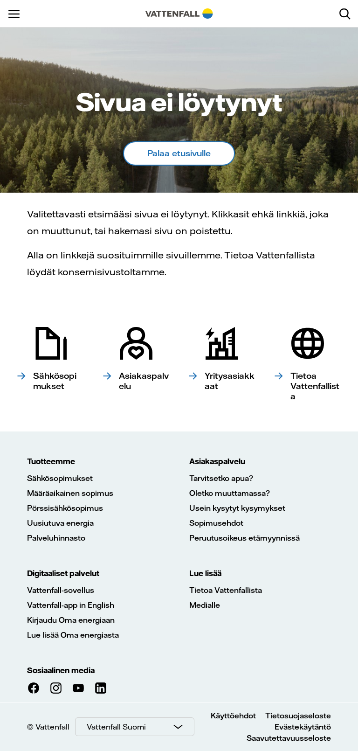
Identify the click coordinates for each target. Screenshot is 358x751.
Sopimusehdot (216, 523)
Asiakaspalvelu (217, 461)
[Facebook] (33, 688)
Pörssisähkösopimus (65, 508)
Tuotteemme (51, 461)
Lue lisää (205, 573)
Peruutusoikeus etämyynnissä (244, 537)
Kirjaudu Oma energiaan (71, 620)
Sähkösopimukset (60, 478)
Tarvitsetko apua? (221, 478)
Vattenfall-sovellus (60, 590)
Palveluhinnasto (56, 537)
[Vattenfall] (179, 13)
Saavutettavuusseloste (289, 738)
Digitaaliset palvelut (63, 573)
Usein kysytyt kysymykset (237, 508)
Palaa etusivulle (179, 153)
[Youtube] (78, 688)
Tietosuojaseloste (298, 715)
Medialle (204, 605)
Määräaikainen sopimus (70, 493)
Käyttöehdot (233, 715)
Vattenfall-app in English (70, 605)
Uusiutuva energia (60, 523)
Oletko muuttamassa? (229, 493)
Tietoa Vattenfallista (225, 590)
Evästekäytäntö (303, 726)
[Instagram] (56, 688)
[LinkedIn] (100, 688)
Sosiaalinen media (61, 670)
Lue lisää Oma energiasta (73, 635)
